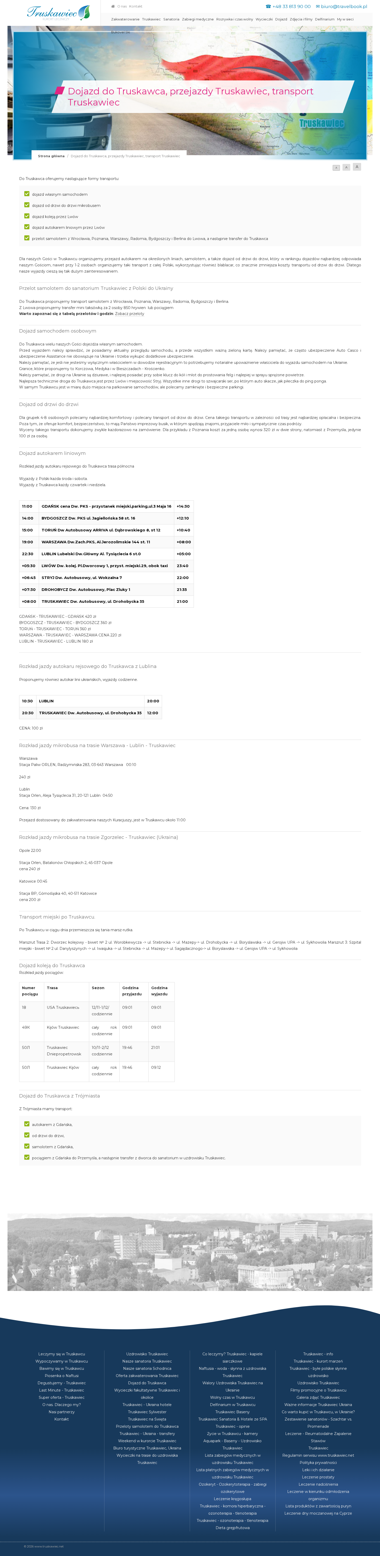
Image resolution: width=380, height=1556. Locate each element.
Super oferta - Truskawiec (62, 1397)
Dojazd (281, 19)
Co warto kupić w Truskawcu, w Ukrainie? (318, 1412)
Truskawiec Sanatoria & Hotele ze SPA (232, 1419)
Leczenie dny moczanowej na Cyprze (318, 1513)
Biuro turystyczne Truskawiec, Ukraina (147, 1448)
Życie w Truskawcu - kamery (232, 1433)
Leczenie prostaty (318, 1477)
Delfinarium (325, 19)
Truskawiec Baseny (232, 1412)
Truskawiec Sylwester (147, 1412)
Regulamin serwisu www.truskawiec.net (318, 1455)
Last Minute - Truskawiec (61, 1390)
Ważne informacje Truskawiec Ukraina (318, 1404)
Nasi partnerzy (62, 1412)
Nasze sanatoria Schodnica (147, 1368)
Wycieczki (264, 19)
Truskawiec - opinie (233, 1426)
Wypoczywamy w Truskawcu (61, 1361)
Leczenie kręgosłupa (232, 1499)
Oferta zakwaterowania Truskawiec (147, 1375)
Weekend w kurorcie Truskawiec (147, 1441)
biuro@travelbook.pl (344, 6)
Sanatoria (171, 19)
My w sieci (345, 19)
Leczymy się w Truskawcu (61, 1354)
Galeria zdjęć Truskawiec (318, 1397)
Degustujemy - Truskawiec (61, 1383)
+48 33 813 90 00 (291, 6)
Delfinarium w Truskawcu (232, 1404)
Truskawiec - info (318, 1354)
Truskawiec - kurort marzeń (318, 1361)
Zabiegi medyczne (198, 19)
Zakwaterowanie (125, 19)
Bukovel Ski (120, 32)
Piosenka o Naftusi (62, 1375)
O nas (122, 6)
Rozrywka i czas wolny (234, 19)
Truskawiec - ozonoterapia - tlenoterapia (232, 1520)
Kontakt (135, 6)
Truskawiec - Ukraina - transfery (147, 1433)
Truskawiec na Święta (147, 1419)
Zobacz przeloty (129, 313)
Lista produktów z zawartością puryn (318, 1506)
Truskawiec (151, 19)
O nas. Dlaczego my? (61, 1404)
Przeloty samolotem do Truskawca (147, 1426)
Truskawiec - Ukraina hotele (147, 1404)
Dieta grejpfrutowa (233, 1527)
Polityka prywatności (318, 1462)
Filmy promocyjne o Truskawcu (318, 1390)
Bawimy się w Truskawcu (61, 1368)
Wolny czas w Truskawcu (232, 1397)
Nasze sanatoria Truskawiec (147, 1361)
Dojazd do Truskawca (147, 1383)
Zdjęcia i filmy (301, 19)
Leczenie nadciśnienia (318, 1484)
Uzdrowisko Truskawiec (147, 1354)
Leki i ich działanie (318, 1470)
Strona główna (51, 156)
